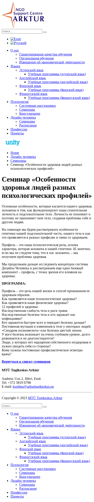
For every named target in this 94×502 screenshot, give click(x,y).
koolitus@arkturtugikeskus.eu (33, 386)
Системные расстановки (37, 105)
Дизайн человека (23, 117)
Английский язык (32, 78)
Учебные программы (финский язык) (56, 90)
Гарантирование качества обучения (45, 54)
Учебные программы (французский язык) (59, 98)
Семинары (27, 109)
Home (14, 153)
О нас (14, 50)
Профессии (18, 129)
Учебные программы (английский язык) (58, 82)
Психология (19, 102)
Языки (15, 66)
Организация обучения (36, 58)
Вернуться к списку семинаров (26, 361)
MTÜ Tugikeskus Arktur (45, 398)
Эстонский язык (31, 70)
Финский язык (30, 86)
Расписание (28, 125)
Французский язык (33, 94)
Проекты (17, 133)
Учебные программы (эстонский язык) (57, 74)
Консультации (29, 113)
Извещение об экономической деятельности (52, 62)
